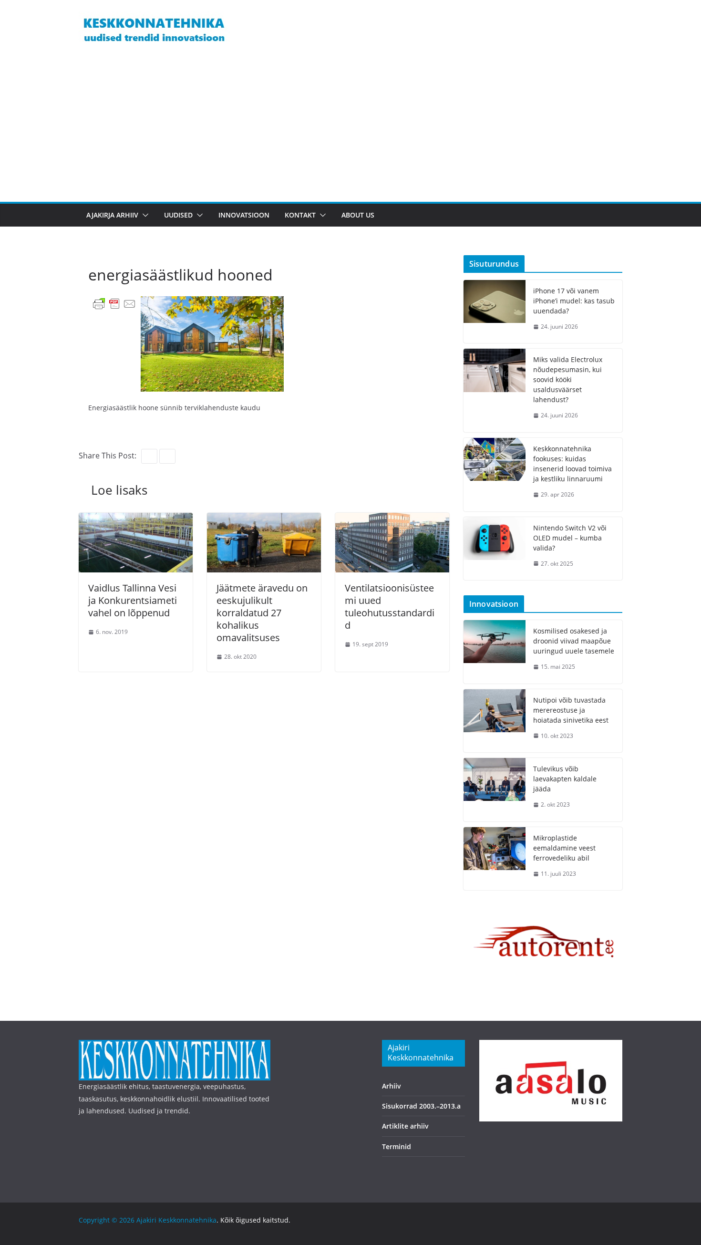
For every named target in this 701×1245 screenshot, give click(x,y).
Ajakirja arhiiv (112, 214)
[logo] (174, 1045)
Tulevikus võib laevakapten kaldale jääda (565, 778)
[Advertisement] (350, 130)
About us (357, 214)
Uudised (178, 214)
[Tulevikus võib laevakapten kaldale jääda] (495, 789)
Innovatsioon (243, 214)
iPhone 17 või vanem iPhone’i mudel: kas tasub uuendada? (574, 300)
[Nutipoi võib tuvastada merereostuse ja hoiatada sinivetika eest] (495, 721)
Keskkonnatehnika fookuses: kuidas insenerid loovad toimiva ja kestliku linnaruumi (572, 463)
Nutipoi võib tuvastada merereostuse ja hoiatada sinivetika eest (570, 710)
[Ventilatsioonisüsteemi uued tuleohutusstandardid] (392, 519)
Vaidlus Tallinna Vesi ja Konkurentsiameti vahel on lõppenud (132, 600)
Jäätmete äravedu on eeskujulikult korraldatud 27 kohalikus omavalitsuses (262, 612)
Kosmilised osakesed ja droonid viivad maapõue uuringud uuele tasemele (573, 640)
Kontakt (300, 214)
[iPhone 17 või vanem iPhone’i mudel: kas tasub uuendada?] (495, 311)
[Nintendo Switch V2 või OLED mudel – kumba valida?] (495, 549)
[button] (143, 215)
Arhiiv (391, 1085)
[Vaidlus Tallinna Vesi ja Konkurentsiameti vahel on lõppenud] (136, 519)
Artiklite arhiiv (405, 1126)
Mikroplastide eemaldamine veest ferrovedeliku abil (564, 847)
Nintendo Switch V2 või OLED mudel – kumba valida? (570, 537)
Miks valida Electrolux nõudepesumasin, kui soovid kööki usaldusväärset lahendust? (567, 379)
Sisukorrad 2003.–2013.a (421, 1105)
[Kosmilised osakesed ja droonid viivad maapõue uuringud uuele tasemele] (495, 652)
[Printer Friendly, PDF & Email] (114, 303)
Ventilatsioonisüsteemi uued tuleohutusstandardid (389, 606)
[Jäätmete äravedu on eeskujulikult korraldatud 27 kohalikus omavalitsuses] (264, 519)
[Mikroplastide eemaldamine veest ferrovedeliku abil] (495, 859)
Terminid (396, 1146)
